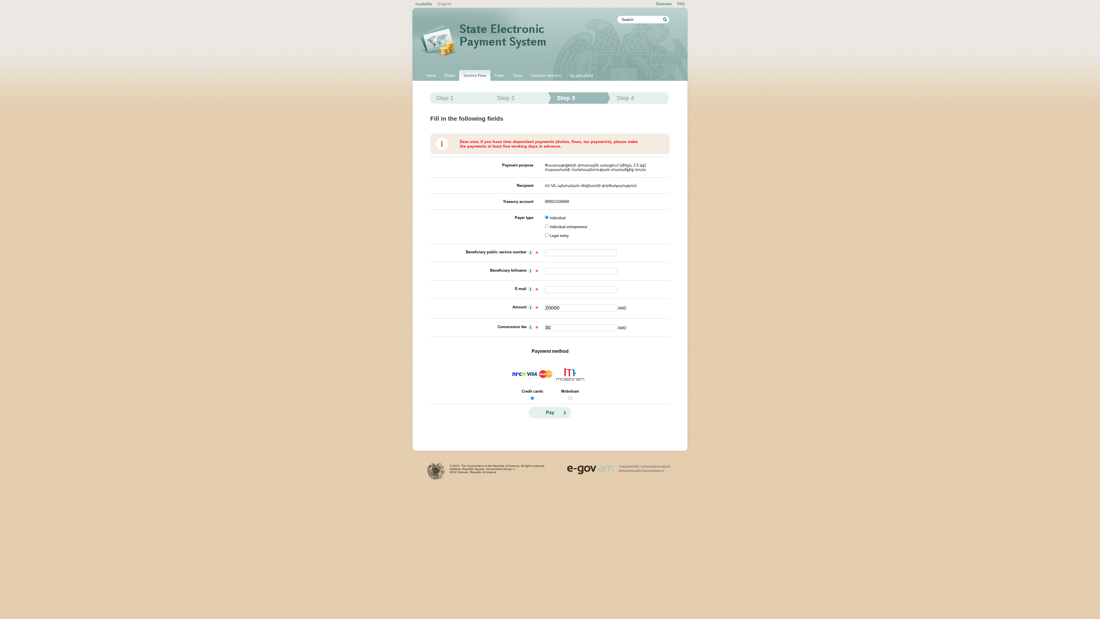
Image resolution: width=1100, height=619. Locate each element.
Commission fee (512, 327)
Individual (557, 218)
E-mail (521, 289)
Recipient (525, 185)
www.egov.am (618, 467)
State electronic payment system (518, 40)
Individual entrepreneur (568, 227)
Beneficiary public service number (496, 252)
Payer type (524, 218)
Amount (519, 307)
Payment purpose (517, 165)
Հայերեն (423, 4)
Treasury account (518, 201)
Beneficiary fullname (508, 270)
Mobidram (570, 391)
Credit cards (532, 391)
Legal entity (559, 236)
